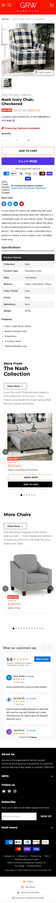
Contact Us (9, 856)
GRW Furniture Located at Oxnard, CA (26, 862)
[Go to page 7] (29, 628)
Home (5, 19)
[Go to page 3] (26, 495)
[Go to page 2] (24, 495)
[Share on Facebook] (4, 204)
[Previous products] (5, 452)
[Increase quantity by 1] (29, 140)
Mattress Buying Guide (26, 859)
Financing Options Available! (22, 128)
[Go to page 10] (37, 628)
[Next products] (51, 452)
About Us (22, 856)
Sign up (46, 816)
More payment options (28, 168)
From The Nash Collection (17, 95)
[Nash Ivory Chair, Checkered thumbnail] (7, 83)
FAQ (46, 856)
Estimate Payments (35, 188)
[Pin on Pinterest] (21, 204)
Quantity (6, 133)
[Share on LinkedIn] (15, 204)
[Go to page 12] (42, 628)
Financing (36, 856)
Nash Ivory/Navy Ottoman (23, 469)
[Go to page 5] (32, 495)
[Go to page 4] (29, 495)
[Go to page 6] (34, 495)
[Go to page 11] (40, 628)
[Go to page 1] (21, 495)
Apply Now (17, 188)
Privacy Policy (34, 866)
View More (13, 386)
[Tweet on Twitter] (9, 204)
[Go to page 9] (34, 628)
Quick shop (31, 477)
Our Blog (19, 866)
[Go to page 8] (32, 628)
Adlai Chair (14, 607)
